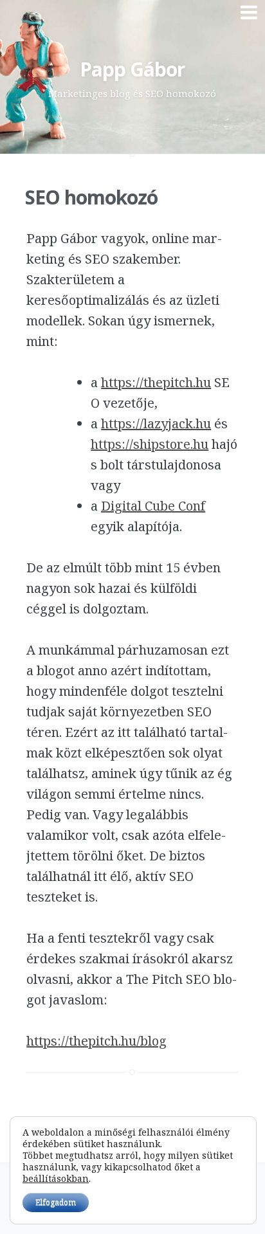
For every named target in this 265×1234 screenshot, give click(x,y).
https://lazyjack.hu (156, 423)
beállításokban (56, 1178)
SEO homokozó (91, 197)
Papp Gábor (132, 69)
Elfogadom (55, 1202)
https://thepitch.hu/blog (96, 1040)
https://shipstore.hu (149, 444)
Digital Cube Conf (153, 505)
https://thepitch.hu (156, 382)
